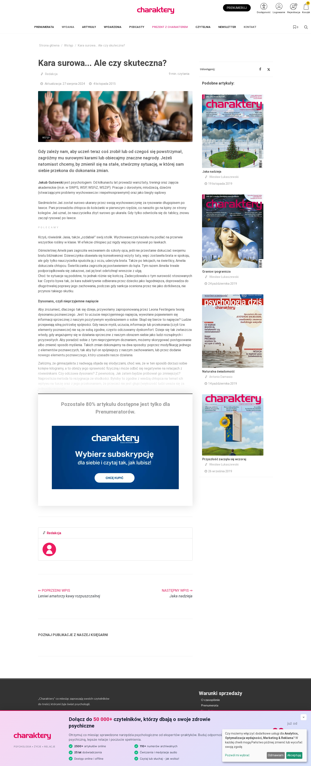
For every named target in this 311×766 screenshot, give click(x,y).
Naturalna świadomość (218, 371)
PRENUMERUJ (237, 8)
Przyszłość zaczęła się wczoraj (224, 459)
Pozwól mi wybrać (237, 755)
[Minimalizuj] (303, 717)
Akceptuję (294, 755)
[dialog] (264, 745)
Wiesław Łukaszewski (224, 177)
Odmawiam (275, 755)
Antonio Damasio (221, 376)
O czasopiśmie (210, 700)
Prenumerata (209, 705)
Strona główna (49, 45)
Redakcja (51, 74)
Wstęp (68, 45)
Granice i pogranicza (216, 271)
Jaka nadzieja (211, 171)
